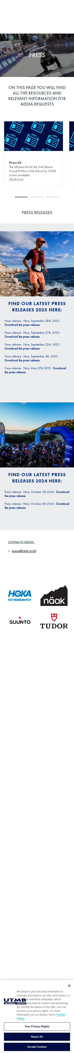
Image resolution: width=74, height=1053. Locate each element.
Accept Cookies (37, 1046)
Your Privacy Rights (37, 1026)
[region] (37, 1016)
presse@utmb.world (24, 551)
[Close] (69, 985)
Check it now (16, 179)
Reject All (37, 1036)
